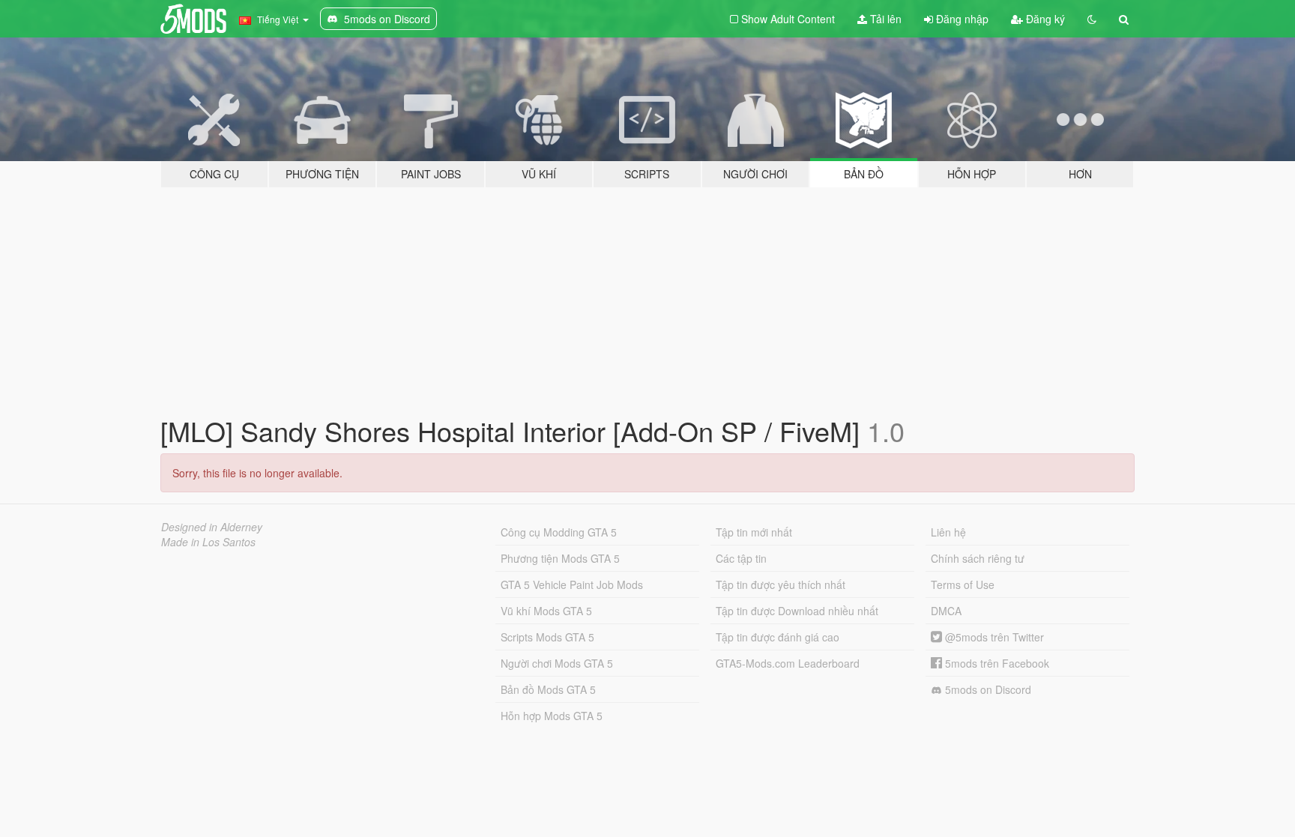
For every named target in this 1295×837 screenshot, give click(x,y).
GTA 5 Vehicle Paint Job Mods (572, 584)
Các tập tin (741, 558)
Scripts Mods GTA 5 (547, 636)
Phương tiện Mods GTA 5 (560, 558)
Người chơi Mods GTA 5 (557, 663)
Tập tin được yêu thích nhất (780, 584)
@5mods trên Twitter (993, 636)
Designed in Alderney (211, 526)
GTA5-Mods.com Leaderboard (788, 663)
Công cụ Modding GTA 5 (559, 532)
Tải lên (884, 18)
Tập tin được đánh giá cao (777, 636)
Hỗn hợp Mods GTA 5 (552, 715)
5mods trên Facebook (995, 663)
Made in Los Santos (208, 541)
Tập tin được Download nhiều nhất (797, 610)
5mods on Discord (986, 689)
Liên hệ (948, 532)
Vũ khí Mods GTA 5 (546, 610)
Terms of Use (962, 584)
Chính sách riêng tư (977, 558)
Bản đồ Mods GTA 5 (548, 689)
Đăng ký (1044, 18)
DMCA (946, 610)
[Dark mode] (1092, 18)
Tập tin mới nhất (754, 532)
